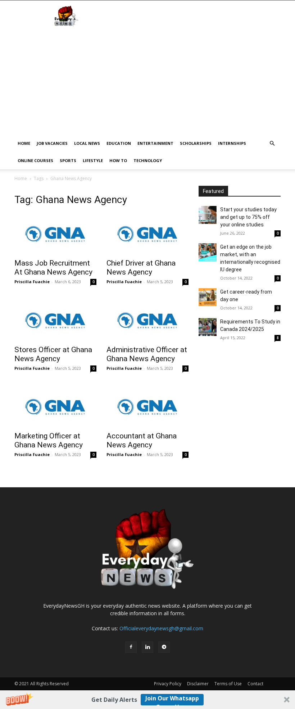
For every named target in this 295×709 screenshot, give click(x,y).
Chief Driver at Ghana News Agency (141, 267)
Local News (87, 143)
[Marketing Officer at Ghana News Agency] (55, 407)
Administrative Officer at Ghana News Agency (146, 354)
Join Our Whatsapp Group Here (172, 699)
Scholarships (196, 143)
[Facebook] (131, 647)
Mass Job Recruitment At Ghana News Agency (53, 267)
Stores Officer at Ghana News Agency (53, 354)
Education (118, 143)
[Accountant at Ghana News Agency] (147, 407)
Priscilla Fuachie (32, 281)
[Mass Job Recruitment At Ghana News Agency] (55, 234)
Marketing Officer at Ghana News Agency (48, 440)
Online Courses (35, 160)
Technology (147, 160)
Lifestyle (93, 160)
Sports (68, 160)
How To (118, 160)
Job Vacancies (52, 143)
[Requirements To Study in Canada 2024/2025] (208, 327)
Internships (232, 143)
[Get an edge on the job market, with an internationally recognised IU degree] (208, 252)
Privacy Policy (167, 684)
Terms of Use (228, 684)
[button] (147, 699)
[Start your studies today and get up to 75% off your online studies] (208, 215)
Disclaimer (198, 684)
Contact (255, 684)
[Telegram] (164, 647)
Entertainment (155, 143)
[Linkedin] (147, 647)
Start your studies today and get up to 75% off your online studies (248, 217)
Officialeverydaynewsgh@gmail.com (161, 628)
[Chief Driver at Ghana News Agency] (147, 234)
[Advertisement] (147, 81)
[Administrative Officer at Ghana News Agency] (147, 320)
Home (24, 143)
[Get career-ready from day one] (208, 297)
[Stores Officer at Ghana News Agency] (55, 320)
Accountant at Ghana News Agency (141, 440)
